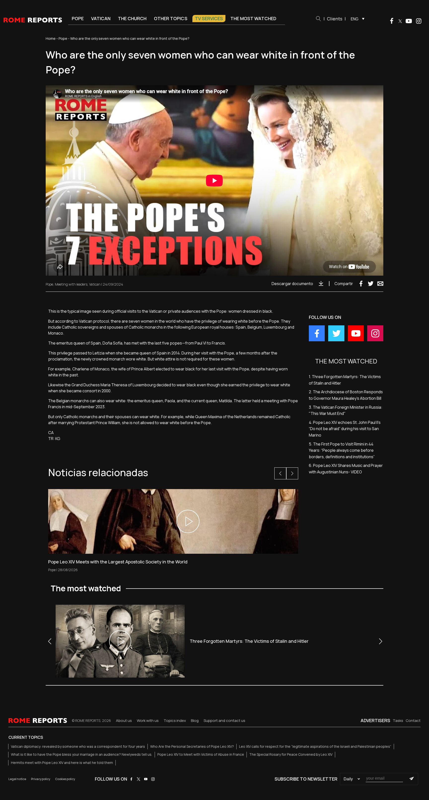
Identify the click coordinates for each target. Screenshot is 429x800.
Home (51, 38)
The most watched (253, 18)
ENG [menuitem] (354, 19)
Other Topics (170, 18)
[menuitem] (356, 18)
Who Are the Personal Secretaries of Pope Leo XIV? (192, 746)
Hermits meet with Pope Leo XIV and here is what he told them (62, 762)
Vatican (100, 18)
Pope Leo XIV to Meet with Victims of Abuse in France (200, 754)
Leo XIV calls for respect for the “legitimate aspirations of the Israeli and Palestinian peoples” (315, 746)
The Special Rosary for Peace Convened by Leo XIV (290, 754)
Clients (334, 19)
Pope (78, 18)
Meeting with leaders (71, 284)
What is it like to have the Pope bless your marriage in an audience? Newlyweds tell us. (81, 754)
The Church (132, 18)
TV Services (209, 18)
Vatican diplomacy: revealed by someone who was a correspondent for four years (78, 746)
